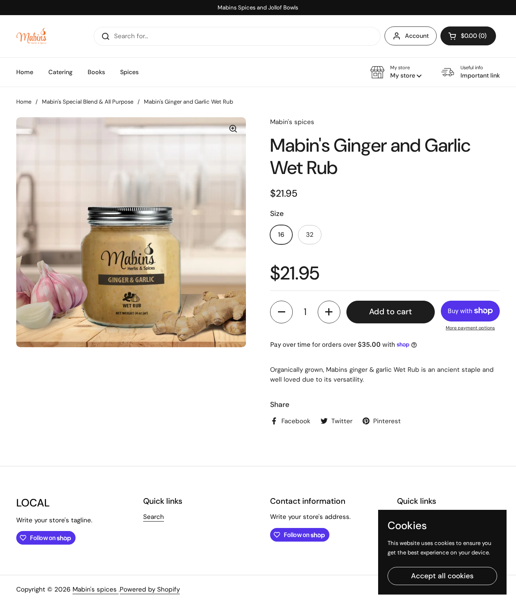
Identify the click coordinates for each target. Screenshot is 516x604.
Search (153, 516)
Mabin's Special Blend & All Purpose (87, 102)
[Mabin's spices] (32, 36)
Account (417, 36)
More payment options (470, 328)
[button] (468, 35)
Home (23, 102)
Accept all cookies (442, 576)
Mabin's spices (96, 589)
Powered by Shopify (150, 589)
